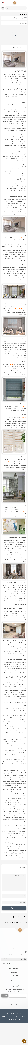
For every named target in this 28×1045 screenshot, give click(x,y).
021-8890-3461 (6, 964)
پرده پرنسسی (23, 406)
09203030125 (5, 959)
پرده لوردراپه (23, 512)
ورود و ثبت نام (14, 975)
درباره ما (14, 978)
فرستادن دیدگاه (14, 908)
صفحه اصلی (14, 972)
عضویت (5, 995)
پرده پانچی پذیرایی (7, 279)
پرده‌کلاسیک (21, 237)
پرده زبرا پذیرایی (18, 308)
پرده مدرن (6, 461)
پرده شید (16, 341)
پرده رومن (11, 364)
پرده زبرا (24, 417)
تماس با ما (14, 981)
